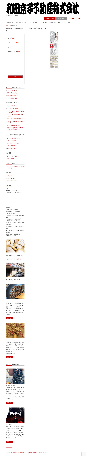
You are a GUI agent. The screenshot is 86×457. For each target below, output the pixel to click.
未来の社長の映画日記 (12, 364)
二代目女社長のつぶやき (13, 280)
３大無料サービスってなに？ (14, 108)
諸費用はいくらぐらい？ (13, 143)
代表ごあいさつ (11, 178)
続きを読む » (9, 318)
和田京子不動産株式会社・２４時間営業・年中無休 (25, 452)
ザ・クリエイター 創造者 (10, 385)
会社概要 (45, 22)
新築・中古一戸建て (12, 156)
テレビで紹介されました (49, 18)
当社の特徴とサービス (21, 22)
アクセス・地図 (61, 18)
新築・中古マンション (12, 158)
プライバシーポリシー (12, 180)
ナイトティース (8, 424)
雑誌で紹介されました (12, 95)
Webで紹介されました (12, 98)
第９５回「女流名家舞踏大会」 (11, 340)
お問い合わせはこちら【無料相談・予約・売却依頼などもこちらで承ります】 (15, 129)
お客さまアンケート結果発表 (14, 259)
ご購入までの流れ (11, 140)
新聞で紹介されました (12, 93)
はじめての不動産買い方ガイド (14, 138)
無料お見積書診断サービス (13, 125)
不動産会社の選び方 (12, 148)
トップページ (10, 22)
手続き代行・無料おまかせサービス (15, 118)
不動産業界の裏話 (11, 145)
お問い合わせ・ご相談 (55, 22)
